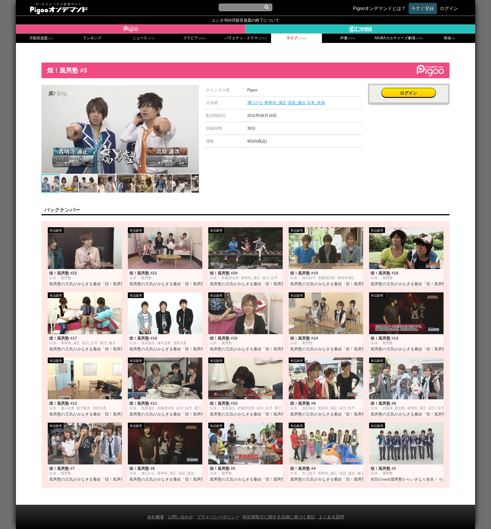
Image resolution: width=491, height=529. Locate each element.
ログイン (408, 92)
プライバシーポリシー (218, 516)
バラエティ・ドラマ (245, 38)
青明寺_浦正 (275, 102)
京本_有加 (316, 102)
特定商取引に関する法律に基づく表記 (279, 516)
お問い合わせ (180, 516)
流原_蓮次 (297, 102)
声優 (347, 38)
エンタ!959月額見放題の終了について (245, 20)
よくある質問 (331, 516)
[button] (193, 90)
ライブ (296, 38)
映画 (449, 38)
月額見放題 (41, 38)
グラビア (194, 38)
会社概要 (155, 516)
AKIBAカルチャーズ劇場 (399, 38)
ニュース (143, 38)
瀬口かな (255, 102)
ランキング (92, 38)
